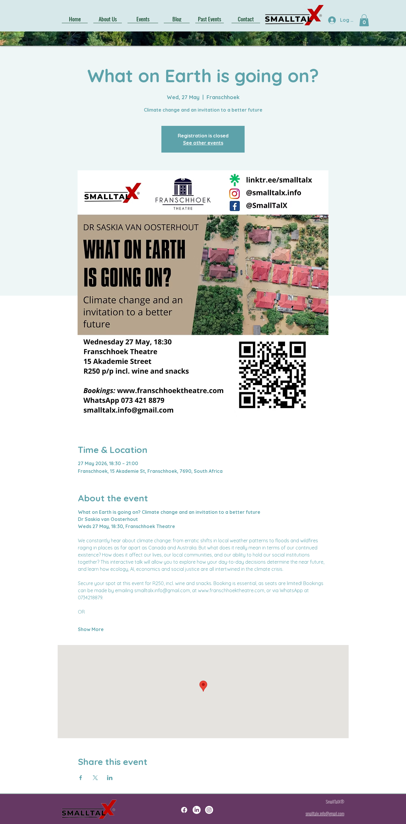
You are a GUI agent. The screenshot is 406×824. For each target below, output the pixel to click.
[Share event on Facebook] (81, 777)
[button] (364, 20)
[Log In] (331, 20)
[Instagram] (209, 810)
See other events (203, 143)
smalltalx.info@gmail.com (325, 813)
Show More (91, 629)
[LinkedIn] (197, 810)
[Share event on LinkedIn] (110, 777)
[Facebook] (184, 810)
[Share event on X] (95, 777)
